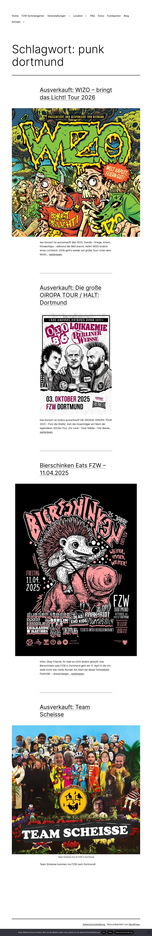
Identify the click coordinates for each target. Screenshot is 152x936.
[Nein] (149, 932)
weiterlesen (55, 254)
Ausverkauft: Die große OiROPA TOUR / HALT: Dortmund (70, 295)
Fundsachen (114, 15)
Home (15, 15)
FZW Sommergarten (33, 15)
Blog (126, 15)
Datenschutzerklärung (94, 924)
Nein (110, 932)
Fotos (101, 15)
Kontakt (16, 21)
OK (104, 932)
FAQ (92, 15)
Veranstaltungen (56, 15)
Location (78, 15)
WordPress (134, 924)
